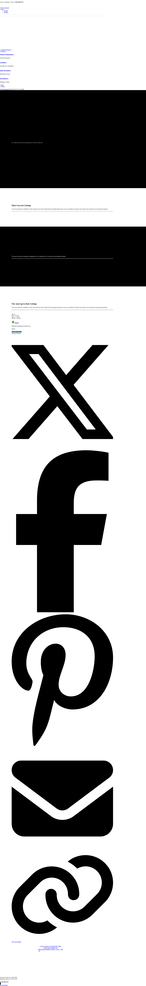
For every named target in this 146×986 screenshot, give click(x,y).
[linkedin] (0, 983)
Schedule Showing (17, 332)
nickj (7, 89)
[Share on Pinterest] (62, 747)
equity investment (5, 70)
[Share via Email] (62, 848)
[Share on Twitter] (62, 449)
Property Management (7, 54)
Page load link (4, 985)
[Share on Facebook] (62, 612)
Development (4, 78)
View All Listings (16, 942)
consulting (3, 62)
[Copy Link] (62, 939)
